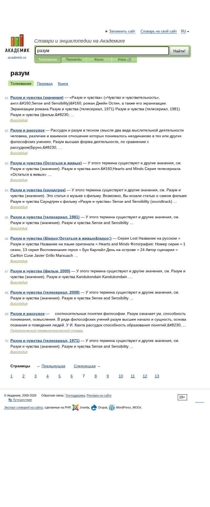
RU (183, 31)
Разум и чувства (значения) (36, 97)
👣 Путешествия (20, 399)
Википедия (18, 120)
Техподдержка (75, 395)
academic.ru (17, 57)
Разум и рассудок (27, 130)
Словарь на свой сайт (159, 31)
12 (145, 376)
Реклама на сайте (99, 395)
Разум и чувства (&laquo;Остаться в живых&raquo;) (61, 238)
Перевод (44, 83)
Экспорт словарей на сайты (23, 407)
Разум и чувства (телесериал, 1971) (45, 340)
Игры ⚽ (124, 59)
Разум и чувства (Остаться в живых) (46, 163)
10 (121, 376)
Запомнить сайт (122, 31)
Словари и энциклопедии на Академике (79, 41)
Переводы (74, 59)
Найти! (179, 51)
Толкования (47, 59)
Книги (99, 59)
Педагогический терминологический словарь (46, 331)
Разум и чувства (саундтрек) (38, 190)
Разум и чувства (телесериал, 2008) (45, 292)
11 (133, 376)
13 (157, 376)
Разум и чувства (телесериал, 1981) (45, 217)
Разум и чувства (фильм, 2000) (40, 271)
